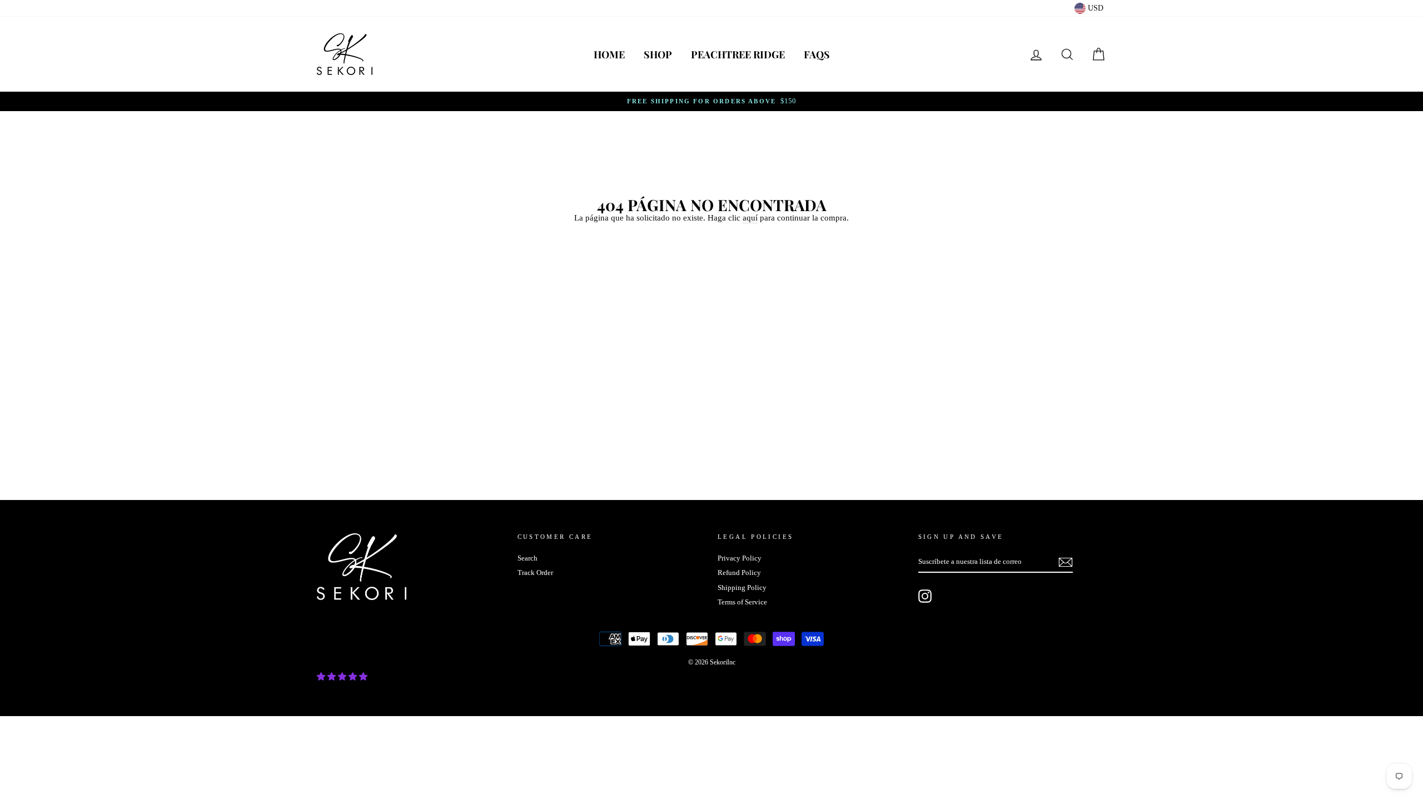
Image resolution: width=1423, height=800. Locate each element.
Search (528, 558)
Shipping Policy (742, 588)
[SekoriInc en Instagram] (925, 596)
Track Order (535, 573)
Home (609, 54)
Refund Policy (739, 573)
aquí (750, 217)
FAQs (817, 54)
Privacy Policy (740, 558)
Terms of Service (742, 602)
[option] (711, 101)
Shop (658, 54)
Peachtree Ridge (738, 54)
